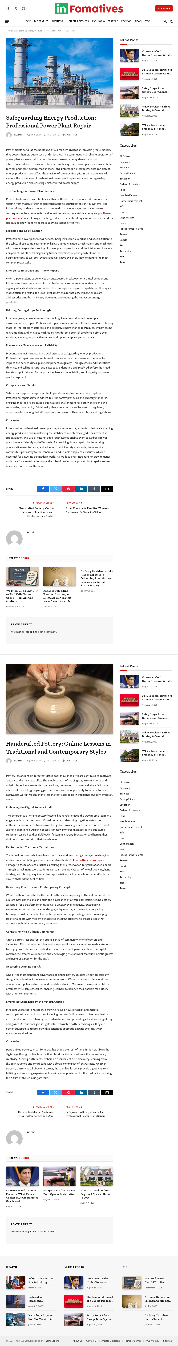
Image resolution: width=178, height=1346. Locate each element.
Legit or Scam (127, 217)
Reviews (126, 21)
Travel (123, 262)
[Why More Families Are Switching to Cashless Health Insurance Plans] (15, 1282)
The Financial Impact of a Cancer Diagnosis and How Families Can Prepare (157, 71)
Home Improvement (131, 200)
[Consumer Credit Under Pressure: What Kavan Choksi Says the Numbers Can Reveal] (129, 55)
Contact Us (92, 1340)
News (138, 21)
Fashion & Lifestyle (105, 21)
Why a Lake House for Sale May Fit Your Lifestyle (155, 127)
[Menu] (7, 21)
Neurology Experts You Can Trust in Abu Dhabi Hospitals (41, 1317)
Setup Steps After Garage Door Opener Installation (154, 90)
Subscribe (164, 8)
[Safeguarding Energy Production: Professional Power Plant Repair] (59, 73)
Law (122, 212)
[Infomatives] (89, 8)
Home (27, 21)
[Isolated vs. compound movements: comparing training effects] (15, 1301)
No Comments (53, 134)
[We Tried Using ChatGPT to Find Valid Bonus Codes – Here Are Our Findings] (22, 576)
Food (122, 189)
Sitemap (167, 1340)
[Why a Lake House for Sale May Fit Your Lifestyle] (129, 129)
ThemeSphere (51, 1340)
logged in (30, 631)
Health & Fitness (78, 21)
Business (57, 21)
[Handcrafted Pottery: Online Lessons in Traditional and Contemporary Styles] (59, 699)
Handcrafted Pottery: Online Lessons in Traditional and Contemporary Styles (36, 512)
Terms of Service (132, 1340)
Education (125, 178)
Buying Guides (127, 173)
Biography (41, 21)
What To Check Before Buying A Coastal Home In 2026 (157, 108)
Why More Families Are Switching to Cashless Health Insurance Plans (40, 1280)
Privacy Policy (152, 1340)
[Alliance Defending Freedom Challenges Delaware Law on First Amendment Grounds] (59, 576)
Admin (19, 134)
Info (122, 206)
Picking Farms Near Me (131, 228)
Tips (122, 256)
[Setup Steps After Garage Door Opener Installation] (129, 92)
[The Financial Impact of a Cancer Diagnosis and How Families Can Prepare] (129, 74)
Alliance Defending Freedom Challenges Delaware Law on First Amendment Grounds (57, 596)
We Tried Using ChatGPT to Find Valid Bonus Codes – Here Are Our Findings (22, 596)
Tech (148, 21)
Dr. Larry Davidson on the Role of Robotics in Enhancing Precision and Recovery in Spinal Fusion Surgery (96, 578)
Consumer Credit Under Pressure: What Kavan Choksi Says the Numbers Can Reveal (156, 53)
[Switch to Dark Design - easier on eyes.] (165, 21)
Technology (126, 251)
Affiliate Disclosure (111, 1340)
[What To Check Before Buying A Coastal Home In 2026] (129, 111)
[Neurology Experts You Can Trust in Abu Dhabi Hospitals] (15, 1319)
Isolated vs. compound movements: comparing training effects (41, 1299)
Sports (123, 239)
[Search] (171, 21)
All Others (125, 156)
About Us (77, 1340)
